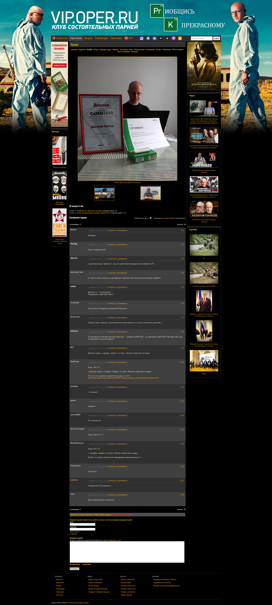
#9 (99, 367)
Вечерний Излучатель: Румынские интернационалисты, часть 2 (204, 196)
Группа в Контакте (128, 586)
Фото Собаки (123, 52)
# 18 (182, 495)
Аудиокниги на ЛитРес (162, 583)
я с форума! (73, 534)
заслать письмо (76, 603)
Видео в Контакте (96, 579)
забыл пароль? (74, 532)
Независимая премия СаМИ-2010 (95, 213)
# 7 (182, 317)
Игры (96, 49)
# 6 (182, 303)
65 (204, 258)
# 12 (182, 401)
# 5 (182, 287)
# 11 (182, 387)
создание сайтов (168, 218)
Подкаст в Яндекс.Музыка (99, 592)
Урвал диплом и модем (91, 211)
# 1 (182, 230)
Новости (61, 38)
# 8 (182, 332)
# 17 (182, 481)
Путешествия (126, 49)
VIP (130, 38)
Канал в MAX (126, 583)
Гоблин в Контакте (128, 589)
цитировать (123, 230)
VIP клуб (59, 595)
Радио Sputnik (126, 595)
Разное (134, 52)
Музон (116, 49)
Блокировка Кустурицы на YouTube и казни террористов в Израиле (204, 147)
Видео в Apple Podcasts (98, 589)
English (81, 49)
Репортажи (139, 49)
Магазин (116, 38)
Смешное (150, 49)
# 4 (182, 273)
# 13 (182, 415)
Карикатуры (105, 49)
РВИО (204, 374)
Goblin (89, 49)
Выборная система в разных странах (204, 221)
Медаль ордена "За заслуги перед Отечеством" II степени (204, 315)
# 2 (182, 244)
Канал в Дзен (94, 586)
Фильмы (167, 49)
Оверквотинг (112, 540)
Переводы (101, 38)
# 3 (182, 259)
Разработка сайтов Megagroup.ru (166, 586)
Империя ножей (59, 167)
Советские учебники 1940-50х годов (59, 241)
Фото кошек (177, 49)
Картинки (76, 38)
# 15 (182, 444)
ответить (112, 230)
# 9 (182, 348)
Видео (88, 38)
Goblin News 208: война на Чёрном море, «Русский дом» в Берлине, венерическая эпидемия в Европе (204, 121)
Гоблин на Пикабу (128, 592)
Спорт (159, 49)
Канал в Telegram (128, 579)
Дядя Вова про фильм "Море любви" (204, 171)
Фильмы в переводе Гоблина (164, 579)
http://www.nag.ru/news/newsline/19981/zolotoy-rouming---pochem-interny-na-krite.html (123, 378)
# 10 (182, 362)
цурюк (86, 603)
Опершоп (60, 592)
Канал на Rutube (95, 583)
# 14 (182, 429)
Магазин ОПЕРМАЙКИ (59, 203)
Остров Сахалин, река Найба (204, 286)
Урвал (75, 44)
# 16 (182, 466)
